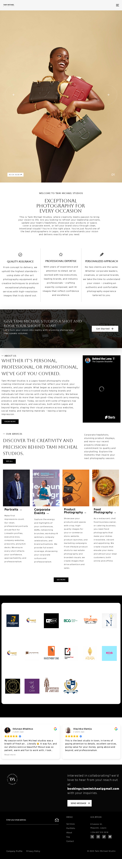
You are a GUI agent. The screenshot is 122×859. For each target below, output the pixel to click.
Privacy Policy (33, 851)
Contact (70, 841)
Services (70, 823)
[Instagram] (98, 836)
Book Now (14, 175)
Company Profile (14, 851)
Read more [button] (10, 754)
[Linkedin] (110, 836)
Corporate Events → (42, 511)
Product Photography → (75, 510)
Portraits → (13, 509)
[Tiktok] (104, 836)
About (69, 832)
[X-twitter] (92, 836)
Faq (68, 836)
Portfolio (70, 828)
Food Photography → (105, 510)
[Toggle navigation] (99, 5)
